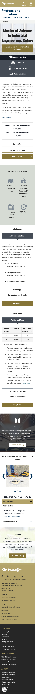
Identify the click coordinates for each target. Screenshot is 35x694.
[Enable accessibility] (4, 689)
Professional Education (11, 12)
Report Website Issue (8, 600)
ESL (2, 644)
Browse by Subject (7, 632)
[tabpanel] (17, 476)
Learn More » (6, 117)
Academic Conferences (8, 664)
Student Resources (19, 68)
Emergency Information (8, 597)
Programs (5, 629)
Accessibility (5, 610)
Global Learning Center (8, 659)
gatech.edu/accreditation (12, 516)
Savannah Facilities (7, 662)
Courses (4, 634)
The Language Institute (8, 682)
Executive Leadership (8, 672)
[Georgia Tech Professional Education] (12, 570)
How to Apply (17, 156)
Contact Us (17, 144)
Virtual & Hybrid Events (8, 657)
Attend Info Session (17, 150)
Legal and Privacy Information (11, 607)
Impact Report (5, 677)
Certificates (5, 637)
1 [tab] (15, 491)
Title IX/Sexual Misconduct (9, 619)
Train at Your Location (8, 649)
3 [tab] (20, 491)
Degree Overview (19, 57)
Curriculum (19, 63)
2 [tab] (17, 491)
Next (31, 476)
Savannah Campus (7, 679)
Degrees (5, 21)
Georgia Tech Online (7, 646)
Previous (3, 476)
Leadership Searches (8, 674)
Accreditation (5, 684)
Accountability (5, 613)
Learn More (16, 445)
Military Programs (7, 642)
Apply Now (17, 303)
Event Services (7, 654)
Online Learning (20, 74)
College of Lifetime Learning (15, 17)
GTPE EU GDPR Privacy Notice (11, 616)
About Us (5, 669)
